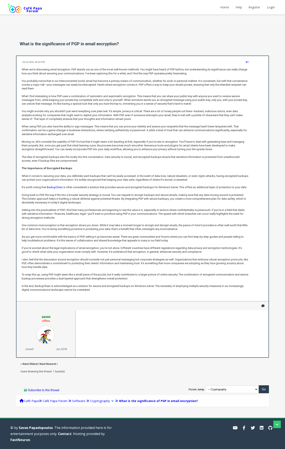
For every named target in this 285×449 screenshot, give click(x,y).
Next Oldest (30, 363)
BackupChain (55, 187)
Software (78, 401)
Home (224, 7)
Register (254, 7)
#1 (247, 62)
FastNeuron (20, 440)
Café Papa (31, 401)
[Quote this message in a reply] (263, 306)
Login (271, 7)
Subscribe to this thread (43, 390)
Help (239, 7)
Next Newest (47, 363)
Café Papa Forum (55, 401)
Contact (65, 433)
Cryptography (100, 401)
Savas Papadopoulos (36, 427)
